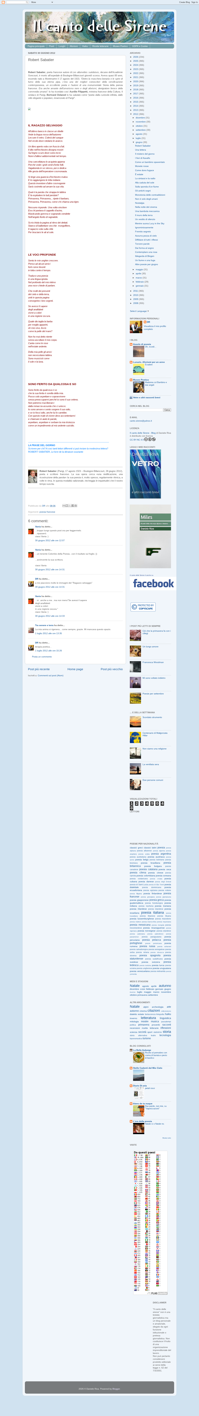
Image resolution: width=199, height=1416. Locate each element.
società (142, 1031)
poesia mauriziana (164, 922)
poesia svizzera (151, 962)
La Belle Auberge (142, 1050)
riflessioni (165, 1027)
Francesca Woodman (153, 662)
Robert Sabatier (143, 146)
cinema (143, 1011)
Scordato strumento (152, 717)
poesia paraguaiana (152, 937)
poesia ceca (165, 869)
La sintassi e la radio (145, 178)
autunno (165, 986)
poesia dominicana (151, 887)
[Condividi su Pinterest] (75, 505)
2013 (136, 110)
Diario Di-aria (140, 1086)
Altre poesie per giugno (146, 264)
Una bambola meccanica (147, 211)
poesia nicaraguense (153, 928)
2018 (136, 89)
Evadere (149, 364)
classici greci (136, 848)
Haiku (85, 46)
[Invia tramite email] (63, 505)
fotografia (160, 1014)
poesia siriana (142, 952)
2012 (136, 114)
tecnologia (165, 1035)
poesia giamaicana (163, 897)
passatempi (166, 1022)
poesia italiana (152, 912)
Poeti (51, 46)
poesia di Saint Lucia (139, 885)
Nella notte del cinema (146, 207)
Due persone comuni (153, 780)
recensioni (135, 1028)
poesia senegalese (156, 949)
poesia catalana (148, 869)
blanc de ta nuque (142, 1103)
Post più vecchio (112, 669)
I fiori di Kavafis (142, 158)
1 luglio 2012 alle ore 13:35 (48, 633)
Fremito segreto (143, 231)
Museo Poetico (120, 46)
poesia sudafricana (154, 959)
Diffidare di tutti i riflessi (146, 240)
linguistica (165, 1018)
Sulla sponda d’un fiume (147, 187)
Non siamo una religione (155, 749)
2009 (136, 299)
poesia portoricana (153, 943)
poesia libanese (147, 916)
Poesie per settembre (153, 694)
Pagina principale (36, 46)
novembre (141, 122)
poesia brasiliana (150, 863)
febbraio (140, 282)
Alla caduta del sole (144, 182)
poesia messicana (140, 924)
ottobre (139, 126)
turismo (147, 1038)
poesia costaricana (139, 879)
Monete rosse (142, 166)
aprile (139, 273)
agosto (139, 134)
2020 (136, 81)
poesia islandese (155, 909)
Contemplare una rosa (146, 252)
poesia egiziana (150, 890)
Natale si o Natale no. (154, 1124)
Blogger (116, 1389)
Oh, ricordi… (150, 347)
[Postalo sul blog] (66, 505)
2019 (136, 85)
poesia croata (156, 879)
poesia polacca (151, 939)
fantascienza (150, 1014)
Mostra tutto (166, 1138)
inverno (132, 992)
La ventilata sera (151, 764)
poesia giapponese (139, 900)
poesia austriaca (156, 857)
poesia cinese (155, 873)
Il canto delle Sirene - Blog (143, 433)
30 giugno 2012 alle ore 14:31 (50, 569)
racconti (166, 1024)
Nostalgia (139, 203)
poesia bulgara (153, 866)
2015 (136, 102)
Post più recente (39, 669)
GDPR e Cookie (140, 46)
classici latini (150, 848)
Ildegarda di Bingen (144, 256)
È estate (139, 174)
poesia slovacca (157, 952)
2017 (136, 93)
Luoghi (62, 46)
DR (36, 579)
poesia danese (146, 881)
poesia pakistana (137, 934)
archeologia (157, 1007)
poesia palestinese (155, 934)
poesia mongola (158, 925)
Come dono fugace (144, 170)
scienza (133, 1032)
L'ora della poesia (142, 1121)
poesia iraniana (163, 906)
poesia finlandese (152, 893)
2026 (136, 57)
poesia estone (164, 890)
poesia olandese (164, 931)
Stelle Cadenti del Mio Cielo (147, 1068)
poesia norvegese (147, 931)
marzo (139, 278)
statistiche (157, 1032)
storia (167, 1032)
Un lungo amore (150, 646)
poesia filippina (136, 894)
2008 (136, 303)
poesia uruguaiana (162, 968)
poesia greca (156, 899)
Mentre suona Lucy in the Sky (149, 223)
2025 (136, 61)
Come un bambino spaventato (150, 162)
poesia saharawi (164, 946)
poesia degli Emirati (163, 882)
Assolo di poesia (142, 344)
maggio (140, 269)
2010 (136, 295)
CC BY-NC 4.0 (137, 440)
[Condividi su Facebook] (72, 505)
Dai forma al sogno (144, 248)
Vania (38, 527)
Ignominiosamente (144, 227)
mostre (144, 1021)
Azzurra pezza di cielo (146, 236)
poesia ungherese (144, 968)
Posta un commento (42, 657)
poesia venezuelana (140, 971)
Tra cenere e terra (44, 625)
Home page (75, 669)
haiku (168, 1014)
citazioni (154, 1010)
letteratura (148, 1018)
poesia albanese (144, 851)
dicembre (141, 118)
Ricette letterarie (100, 46)
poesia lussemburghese (142, 919)
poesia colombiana (146, 875)
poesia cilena (138, 872)
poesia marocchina (149, 922)
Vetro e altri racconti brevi (146, 397)
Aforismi (74, 46)
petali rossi (150, 1088)
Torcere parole (142, 244)
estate (142, 989)
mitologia (134, 1021)
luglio (138, 138)
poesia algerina (159, 851)
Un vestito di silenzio (145, 219)
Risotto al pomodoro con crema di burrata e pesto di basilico (156, 1055)
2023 (136, 69)
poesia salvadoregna (139, 949)
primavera (142, 995)
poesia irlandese (138, 909)
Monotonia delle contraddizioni (150, 195)
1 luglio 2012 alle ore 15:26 (48, 650)
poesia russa (147, 946)
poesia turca (158, 965)
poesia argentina (161, 853)
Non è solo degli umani (146, 199)
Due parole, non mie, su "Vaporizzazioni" (156, 1107)
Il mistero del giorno (145, 154)
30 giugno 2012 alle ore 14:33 (50, 616)
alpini (145, 1007)
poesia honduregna (154, 903)
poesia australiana (138, 857)
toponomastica (136, 1038)
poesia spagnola (149, 955)
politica (133, 1025)
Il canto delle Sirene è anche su (141, 575)
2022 (136, 73)
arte (169, 1006)
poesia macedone (163, 919)
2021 (136, 77)
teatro (153, 1035)
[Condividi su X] (69, 505)
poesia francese (47, 512)
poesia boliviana (157, 860)
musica (155, 1021)
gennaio (140, 286)
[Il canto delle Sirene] (153, 589)
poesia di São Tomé (156, 885)
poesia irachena (146, 906)
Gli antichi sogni (143, 191)
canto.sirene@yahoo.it (141, 421)
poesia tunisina (145, 965)
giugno (139, 142)
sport (149, 1032)
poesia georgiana (148, 897)
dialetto (133, 1014)
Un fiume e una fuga (145, 260)
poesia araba (143, 854)
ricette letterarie (150, 1028)
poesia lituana (164, 916)
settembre (141, 130)
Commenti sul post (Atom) (50, 675)
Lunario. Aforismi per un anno (149, 362)
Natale (135, 986)
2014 (136, 106)
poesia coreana (163, 875)
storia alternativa (138, 1035)
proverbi (156, 1025)
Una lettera (140, 150)
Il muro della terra (144, 215)
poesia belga (141, 859)
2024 (136, 65)
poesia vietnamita (158, 971)
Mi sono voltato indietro (154, 678)
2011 (136, 291)
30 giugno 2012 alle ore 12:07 (50, 540)
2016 (136, 98)
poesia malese (135, 922)
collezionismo (166, 1011)
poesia (161, 847)
